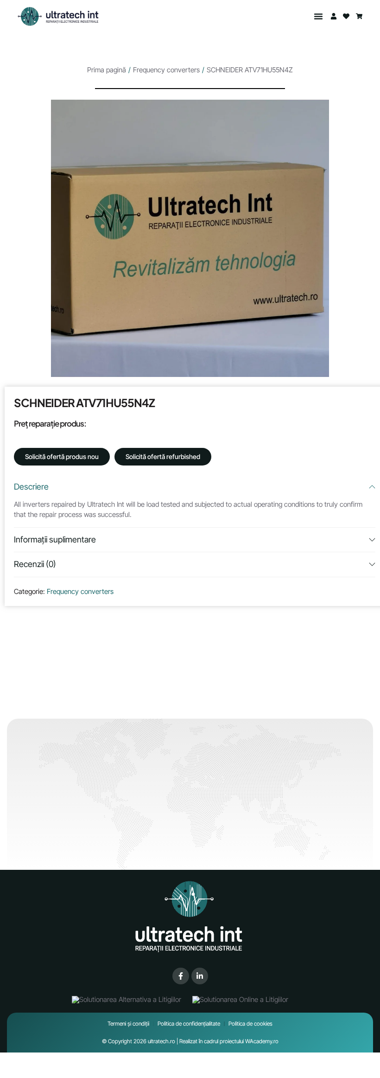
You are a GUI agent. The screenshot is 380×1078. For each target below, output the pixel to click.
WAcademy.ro (262, 1041)
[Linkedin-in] (199, 976)
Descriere (31, 486)
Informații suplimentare (55, 539)
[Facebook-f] (180, 976)
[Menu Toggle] (318, 16)
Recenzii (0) (35, 564)
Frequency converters (166, 69)
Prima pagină (106, 69)
